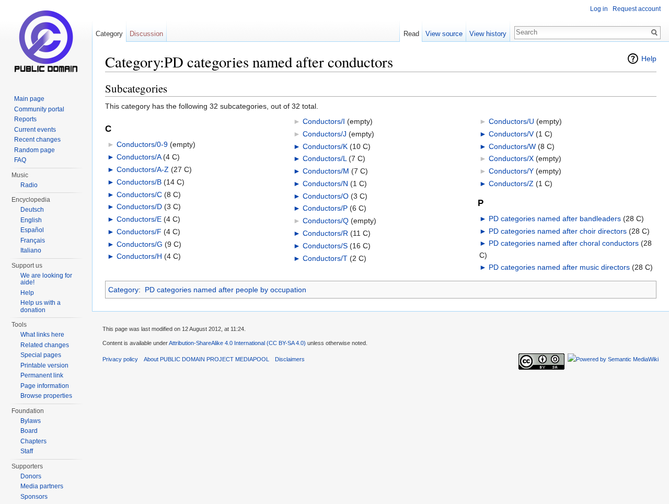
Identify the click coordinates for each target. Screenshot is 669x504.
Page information (44, 386)
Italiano (30, 250)
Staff (26, 451)
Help (648, 58)
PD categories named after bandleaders (555, 218)
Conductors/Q (326, 220)
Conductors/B (139, 182)
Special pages (40, 355)
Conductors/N (325, 183)
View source (444, 34)
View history (487, 34)
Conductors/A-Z (143, 169)
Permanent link (41, 375)
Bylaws (30, 421)
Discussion (146, 34)
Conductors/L (325, 158)
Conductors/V (511, 134)
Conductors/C (139, 194)
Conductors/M (326, 171)
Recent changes (37, 139)
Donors (30, 476)
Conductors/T (325, 258)
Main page (29, 98)
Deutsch (32, 209)
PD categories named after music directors (559, 267)
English (31, 220)
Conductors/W (512, 146)
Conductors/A (139, 157)
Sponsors (34, 496)
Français (32, 240)
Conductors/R (325, 233)
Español (32, 230)
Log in (599, 9)
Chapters (33, 441)
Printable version (44, 365)
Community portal (39, 109)
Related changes (44, 345)
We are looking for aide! (46, 279)
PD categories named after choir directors (558, 231)
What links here (42, 334)
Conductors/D (139, 206)
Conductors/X (511, 158)
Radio (29, 185)
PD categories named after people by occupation (225, 289)
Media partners (41, 486)
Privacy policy (120, 359)
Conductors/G (140, 244)
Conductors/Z (511, 183)
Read (411, 34)
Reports (25, 119)
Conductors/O (326, 196)
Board (29, 430)
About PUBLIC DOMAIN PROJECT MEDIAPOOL (206, 359)
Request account (637, 9)
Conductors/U (511, 121)
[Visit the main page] (46, 42)
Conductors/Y (511, 171)
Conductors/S (325, 246)
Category (123, 289)
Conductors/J (325, 134)
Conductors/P (325, 208)
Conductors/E (139, 219)
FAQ (20, 160)
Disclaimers (290, 359)
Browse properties (46, 395)
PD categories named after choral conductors (564, 243)
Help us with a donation (40, 306)
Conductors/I (324, 121)
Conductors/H (139, 256)
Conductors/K (325, 146)
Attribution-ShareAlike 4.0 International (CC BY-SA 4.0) (237, 343)
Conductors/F (139, 231)
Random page (34, 150)
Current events (35, 129)
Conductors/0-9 (142, 144)
